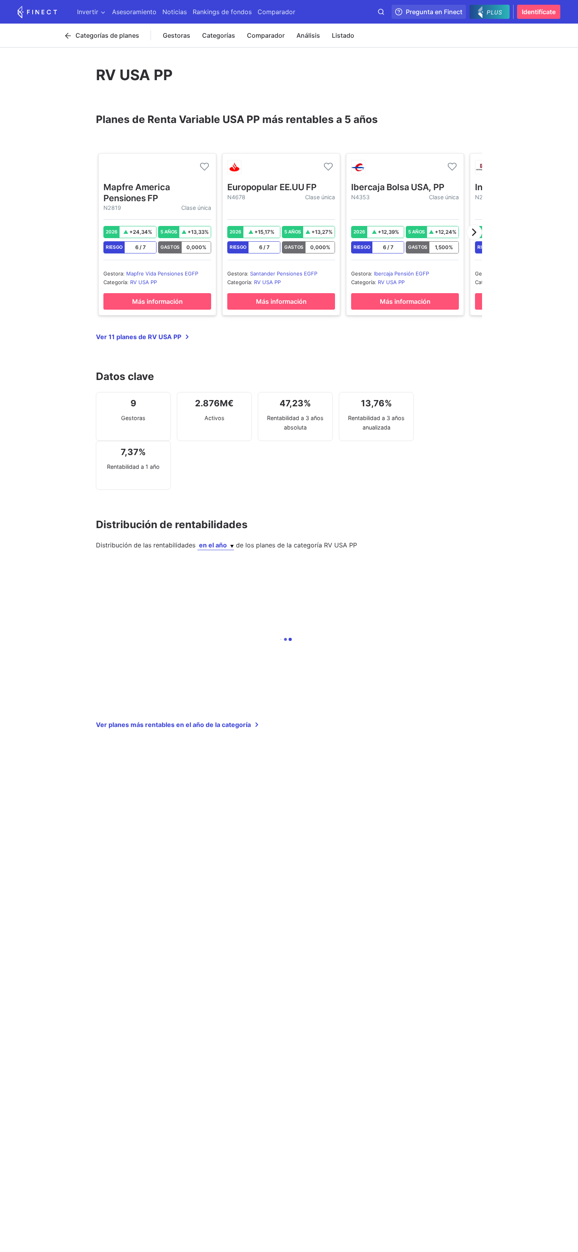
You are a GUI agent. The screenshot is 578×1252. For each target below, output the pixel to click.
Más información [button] (157, 301)
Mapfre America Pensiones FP (136, 192)
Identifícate (539, 12)
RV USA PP (143, 282)
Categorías (218, 35)
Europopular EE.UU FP (272, 187)
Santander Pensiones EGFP (283, 273)
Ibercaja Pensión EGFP (401, 273)
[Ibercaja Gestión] (358, 167)
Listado (343, 35)
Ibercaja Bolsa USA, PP (397, 187)
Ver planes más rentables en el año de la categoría (173, 725)
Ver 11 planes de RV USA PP (138, 337)
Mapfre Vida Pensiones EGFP (162, 273)
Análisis (308, 35)
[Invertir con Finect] (37, 12)
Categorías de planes (107, 35)
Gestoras (176, 35)
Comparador (266, 35)
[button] (474, 232)
